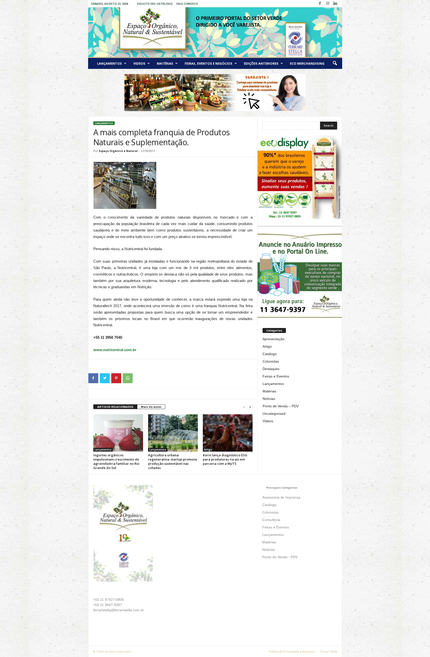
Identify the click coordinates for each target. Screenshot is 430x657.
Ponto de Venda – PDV (281, 406)
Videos (139, 63)
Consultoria (271, 520)
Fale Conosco (187, 3)
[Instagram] (328, 3)
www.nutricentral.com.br (114, 350)
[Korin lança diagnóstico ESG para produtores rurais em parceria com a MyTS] (228, 433)
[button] (334, 63)
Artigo (208, 449)
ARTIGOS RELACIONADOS (115, 407)
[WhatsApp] (128, 378)
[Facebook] (320, 3)
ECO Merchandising (307, 63)
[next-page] (250, 407)
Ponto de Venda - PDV (280, 557)
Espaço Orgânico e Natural (118, 151)
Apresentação (273, 339)
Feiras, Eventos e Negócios (208, 63)
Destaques (271, 369)
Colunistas (271, 361)
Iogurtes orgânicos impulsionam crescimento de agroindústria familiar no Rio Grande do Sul (116, 461)
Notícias (269, 399)
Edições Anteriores (261, 63)
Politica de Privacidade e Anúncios (292, 651)
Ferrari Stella (328, 651)
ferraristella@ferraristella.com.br (118, 610)
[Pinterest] (116, 378)
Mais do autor (151, 407)
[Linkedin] (335, 3)
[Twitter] (105, 378)
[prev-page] (244, 407)
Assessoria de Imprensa (281, 497)
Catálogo (270, 354)
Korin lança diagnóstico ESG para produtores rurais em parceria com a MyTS (225, 459)
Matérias (165, 63)
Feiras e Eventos (276, 376)
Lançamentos (109, 63)
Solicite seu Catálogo (154, 3)
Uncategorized (274, 414)
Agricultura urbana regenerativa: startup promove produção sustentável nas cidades (172, 461)
